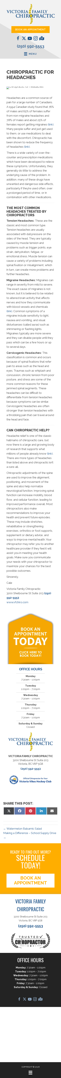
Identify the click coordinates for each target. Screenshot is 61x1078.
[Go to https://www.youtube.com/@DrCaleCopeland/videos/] (30, 38)
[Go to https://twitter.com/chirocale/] (24, 38)
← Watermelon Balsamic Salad (22, 828)
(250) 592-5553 (30, 46)
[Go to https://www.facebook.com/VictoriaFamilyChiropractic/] (18, 38)
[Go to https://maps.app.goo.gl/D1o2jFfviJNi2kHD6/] (41, 38)
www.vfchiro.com (17, 602)
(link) (51, 124)
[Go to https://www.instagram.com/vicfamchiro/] (36, 38)
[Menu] (30, 1072)
